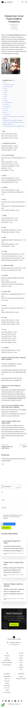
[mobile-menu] (26, 2)
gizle (14, 80)
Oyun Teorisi (7, 560)
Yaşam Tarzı (14, 27)
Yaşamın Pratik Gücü (14, 24)
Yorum (2, 464)
